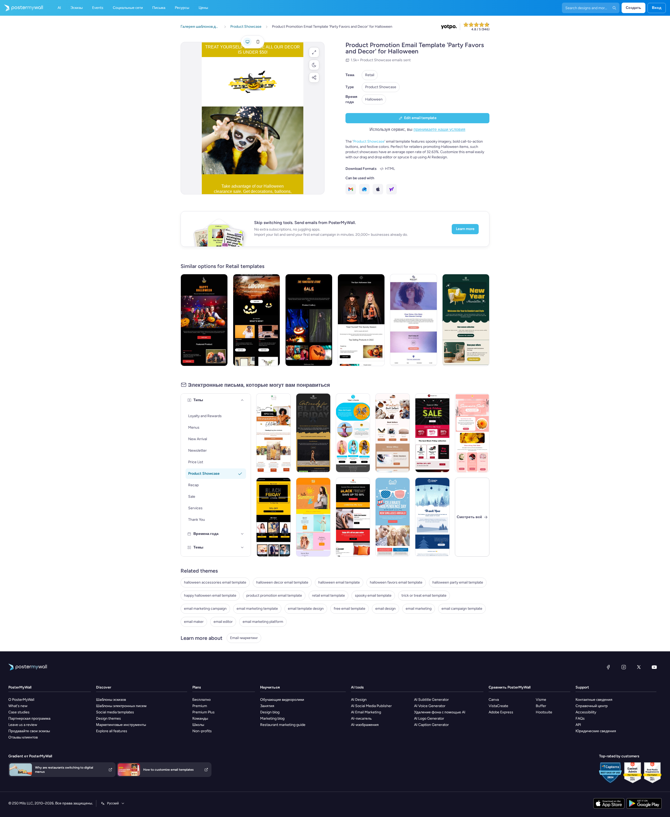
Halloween (374, 99)
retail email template (328, 595)
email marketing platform (263, 621)
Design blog (270, 712)
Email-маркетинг (244, 638)
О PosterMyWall (21, 699)
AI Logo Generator (429, 718)
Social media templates (115, 712)
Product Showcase (380, 87)
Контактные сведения (594, 699)
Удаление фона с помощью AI (439, 712)
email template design (306, 608)
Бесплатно (201, 699)
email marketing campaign (205, 608)
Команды (200, 718)
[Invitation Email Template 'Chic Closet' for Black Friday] (313, 432)
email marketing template (257, 608)
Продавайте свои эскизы (29, 731)
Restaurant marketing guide (282, 725)
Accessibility (586, 712)
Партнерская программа (29, 718)
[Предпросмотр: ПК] (247, 42)
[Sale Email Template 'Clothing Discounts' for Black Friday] (353, 517)
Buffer (541, 706)
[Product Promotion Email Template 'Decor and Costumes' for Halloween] (204, 320)
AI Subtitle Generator (431, 699)
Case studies (19, 712)
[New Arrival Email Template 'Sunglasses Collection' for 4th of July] (392, 517)
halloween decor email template (282, 582)
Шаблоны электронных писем (121, 706)
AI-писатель (361, 718)
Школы (198, 725)
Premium (199, 706)
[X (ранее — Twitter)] (639, 667)
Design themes (108, 718)
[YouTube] (654, 667)
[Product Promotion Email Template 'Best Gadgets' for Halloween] (256, 320)
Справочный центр (592, 706)
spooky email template (373, 595)
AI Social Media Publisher (371, 706)
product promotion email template (274, 595)
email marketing (419, 608)
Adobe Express (501, 712)
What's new (17, 706)
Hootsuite (544, 712)
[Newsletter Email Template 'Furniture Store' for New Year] (465, 320)
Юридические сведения (596, 731)
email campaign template (462, 608)
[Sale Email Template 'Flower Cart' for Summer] (472, 432)
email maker (194, 621)
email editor (223, 621)
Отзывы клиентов (23, 737)
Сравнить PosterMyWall (510, 687)
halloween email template (339, 582)
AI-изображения (365, 725)
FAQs (580, 718)
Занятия (267, 706)
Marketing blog (272, 718)
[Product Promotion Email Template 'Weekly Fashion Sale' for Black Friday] (273, 517)
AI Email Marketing (366, 712)
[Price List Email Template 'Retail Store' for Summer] (313, 517)
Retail (369, 75)
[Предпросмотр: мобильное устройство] (258, 42)
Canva (494, 699)
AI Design (359, 699)
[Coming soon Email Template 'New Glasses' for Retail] (413, 320)
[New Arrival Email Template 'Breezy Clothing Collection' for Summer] (353, 432)
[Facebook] (608, 667)
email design (385, 608)
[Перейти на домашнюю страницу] (21, 8)
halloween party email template (457, 582)
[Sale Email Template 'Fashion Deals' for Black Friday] (432, 432)
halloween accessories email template (215, 582)
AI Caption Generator (431, 725)
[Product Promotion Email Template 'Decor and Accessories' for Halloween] (308, 320)
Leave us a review (22, 725)
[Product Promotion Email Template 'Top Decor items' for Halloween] (361, 320)
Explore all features (111, 731)
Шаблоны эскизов (111, 699)
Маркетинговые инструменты (121, 725)
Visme (541, 699)
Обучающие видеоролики (282, 699)
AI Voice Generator (429, 706)
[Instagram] (623, 667)
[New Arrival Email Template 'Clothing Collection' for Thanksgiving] (273, 432)
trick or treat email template (423, 595)
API (578, 725)
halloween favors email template (396, 582)
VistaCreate (498, 706)
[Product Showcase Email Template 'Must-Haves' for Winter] (392, 432)
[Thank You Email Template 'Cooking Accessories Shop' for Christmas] (432, 517)
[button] (314, 52)
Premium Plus (203, 712)
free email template (349, 608)
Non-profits (202, 731)
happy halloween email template (210, 595)
